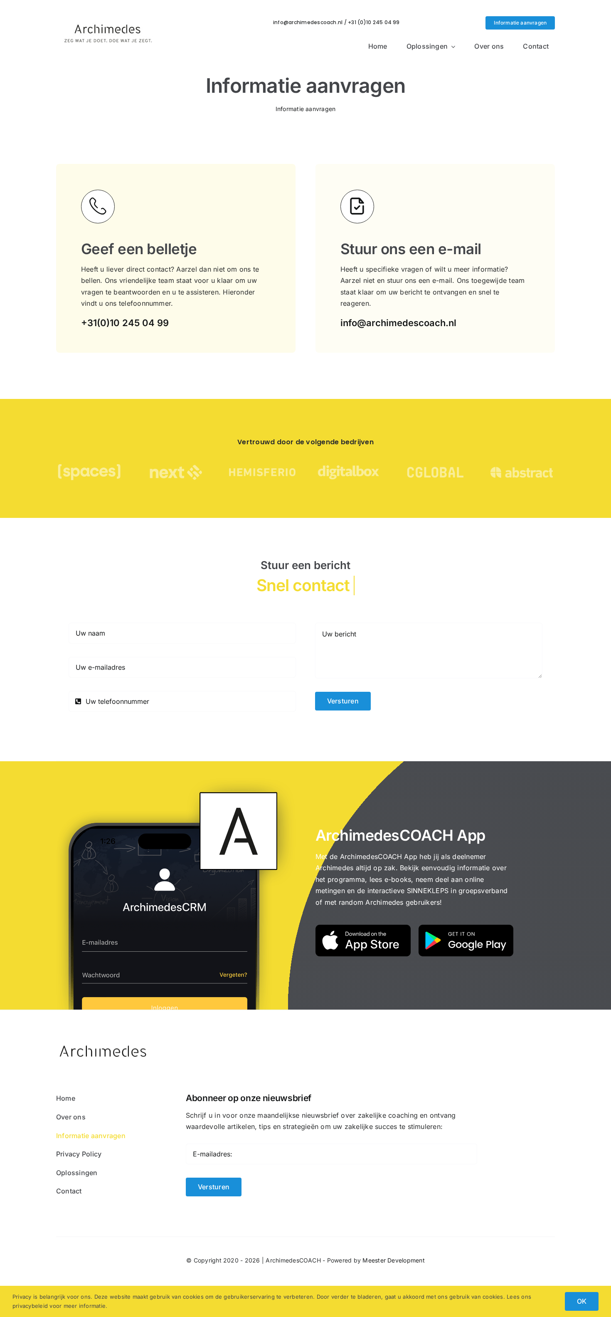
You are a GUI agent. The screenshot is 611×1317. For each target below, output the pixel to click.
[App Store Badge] (363, 928)
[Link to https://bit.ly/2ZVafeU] (98, 206)
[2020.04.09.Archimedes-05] (108, 16)
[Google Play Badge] (466, 928)
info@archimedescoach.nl (398, 322)
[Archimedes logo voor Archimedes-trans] (104, 1038)
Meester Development (393, 1260)
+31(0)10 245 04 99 (125, 322)
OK (581, 1301)
